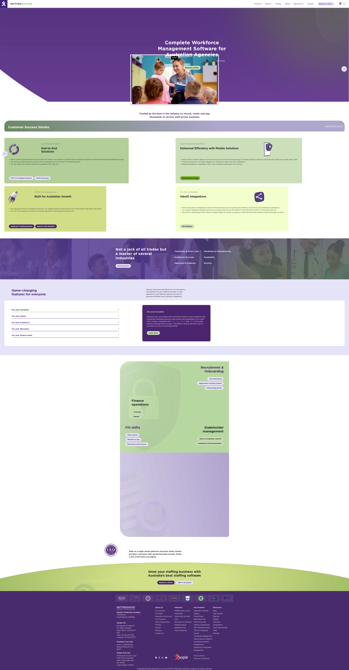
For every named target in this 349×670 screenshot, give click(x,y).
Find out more (123, 266)
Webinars (216, 622)
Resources (298, 4)
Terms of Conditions (201, 658)
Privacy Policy (199, 656)
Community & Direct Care (186, 251)
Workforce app (133, 439)
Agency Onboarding (201, 625)
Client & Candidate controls (210, 439)
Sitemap (216, 633)
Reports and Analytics (46, 226)
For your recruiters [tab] (20, 310)
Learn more (153, 333)
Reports (216, 616)
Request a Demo (325, 4)
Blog (215, 611)
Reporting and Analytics (203, 639)
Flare (173, 321)
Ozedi (177, 321)
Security (208, 263)
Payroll (136, 416)
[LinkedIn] (156, 658)
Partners (158, 630)
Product (257, 4)
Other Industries (180, 630)
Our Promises (160, 619)
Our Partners (187, 226)
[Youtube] (167, 658)
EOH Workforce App (190, 178)
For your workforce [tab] (21, 322)
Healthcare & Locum (184, 257)
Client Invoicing (200, 622)
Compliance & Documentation (210, 443)
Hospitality (209, 257)
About (268, 4)
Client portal (132, 435)
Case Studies (218, 613)
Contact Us (159, 633)
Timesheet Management (203, 636)
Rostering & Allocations (136, 444)
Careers (158, 628)
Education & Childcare (185, 263)
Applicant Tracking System (21, 226)
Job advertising (215, 379)
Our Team (159, 613)
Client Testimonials (220, 628)
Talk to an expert (184, 582)
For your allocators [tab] (20, 329)
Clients (287, 4)
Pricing (278, 4)
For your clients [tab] (19, 316)
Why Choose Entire (162, 622)
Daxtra (191, 321)
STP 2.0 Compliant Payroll (21, 178)
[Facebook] (160, 658)
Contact (310, 4)
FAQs (215, 630)
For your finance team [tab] (22, 335)
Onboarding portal (214, 388)
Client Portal (198, 616)
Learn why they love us (334, 126)
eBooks (216, 619)
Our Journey (160, 611)
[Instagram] (163, 658)
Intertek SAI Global (133, 615)
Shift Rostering (42, 178)
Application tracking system (210, 383)
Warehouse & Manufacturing (217, 251)
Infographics (218, 625)
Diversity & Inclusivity (163, 616)
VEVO (183, 321)
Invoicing (137, 412)
